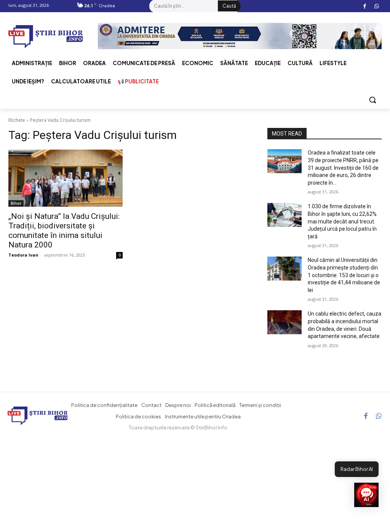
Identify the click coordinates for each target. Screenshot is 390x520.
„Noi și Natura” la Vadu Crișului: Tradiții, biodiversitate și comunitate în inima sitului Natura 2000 (64, 230)
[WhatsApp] (376, 6)
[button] (372, 100)
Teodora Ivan (23, 255)
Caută (229, 6)
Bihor (16, 203)
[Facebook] (365, 6)
